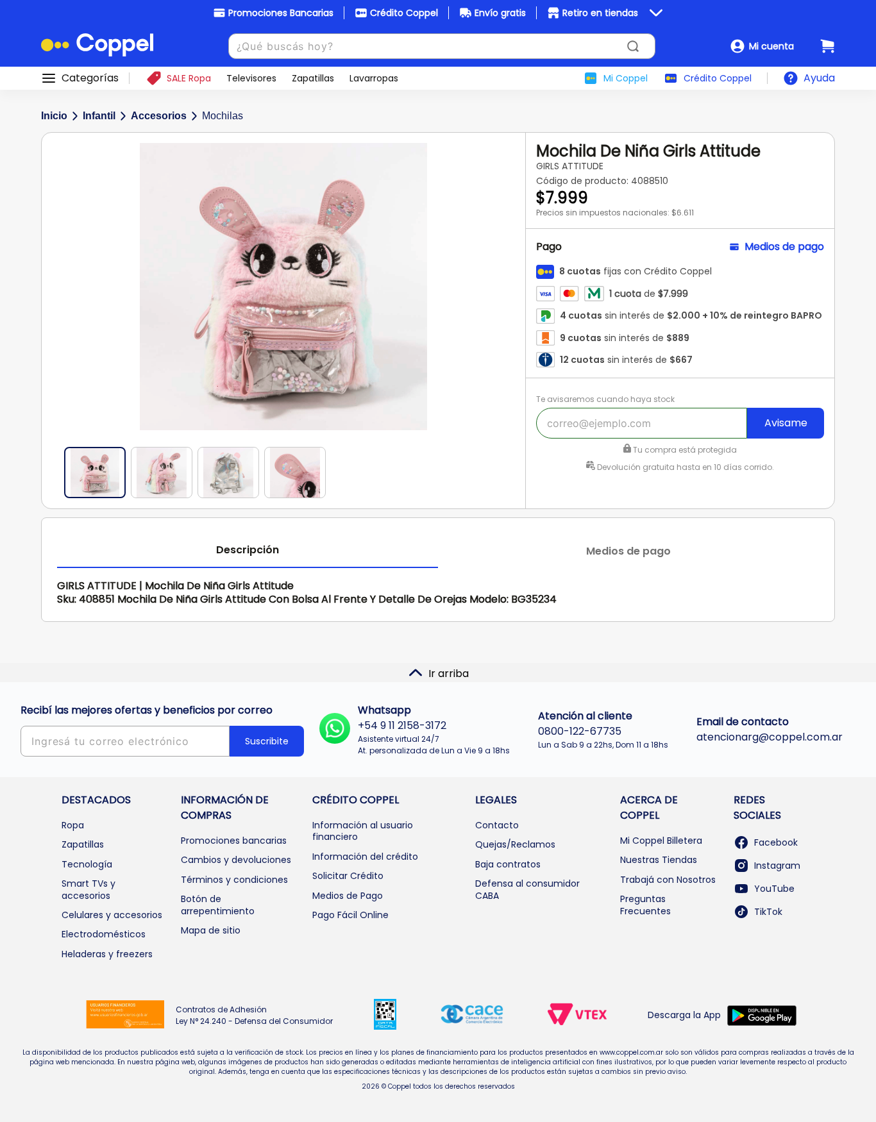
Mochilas (222, 115)
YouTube (774, 888)
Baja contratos (508, 864)
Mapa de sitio (210, 930)
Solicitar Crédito (347, 875)
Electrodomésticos (104, 934)
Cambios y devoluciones (236, 859)
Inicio (54, 115)
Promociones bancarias (234, 840)
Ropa (73, 825)
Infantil (99, 115)
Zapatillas (83, 844)
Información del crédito (365, 856)
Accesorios (159, 115)
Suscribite (267, 741)
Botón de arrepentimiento (218, 904)
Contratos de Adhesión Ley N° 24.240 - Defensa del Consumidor (254, 1015)
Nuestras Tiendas (658, 859)
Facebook (776, 842)
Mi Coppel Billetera (661, 840)
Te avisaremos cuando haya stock (605, 399)
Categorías (90, 78)
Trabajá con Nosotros (668, 879)
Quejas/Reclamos (515, 844)
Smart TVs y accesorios (88, 889)
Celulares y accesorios (112, 914)
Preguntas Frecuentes (645, 904)
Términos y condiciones (234, 879)
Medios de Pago (347, 895)
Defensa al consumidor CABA (527, 889)
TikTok (768, 911)
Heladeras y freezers (107, 954)
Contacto (497, 825)
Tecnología (87, 864)
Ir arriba (448, 673)
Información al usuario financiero (362, 831)
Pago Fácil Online (350, 914)
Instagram (777, 865)
